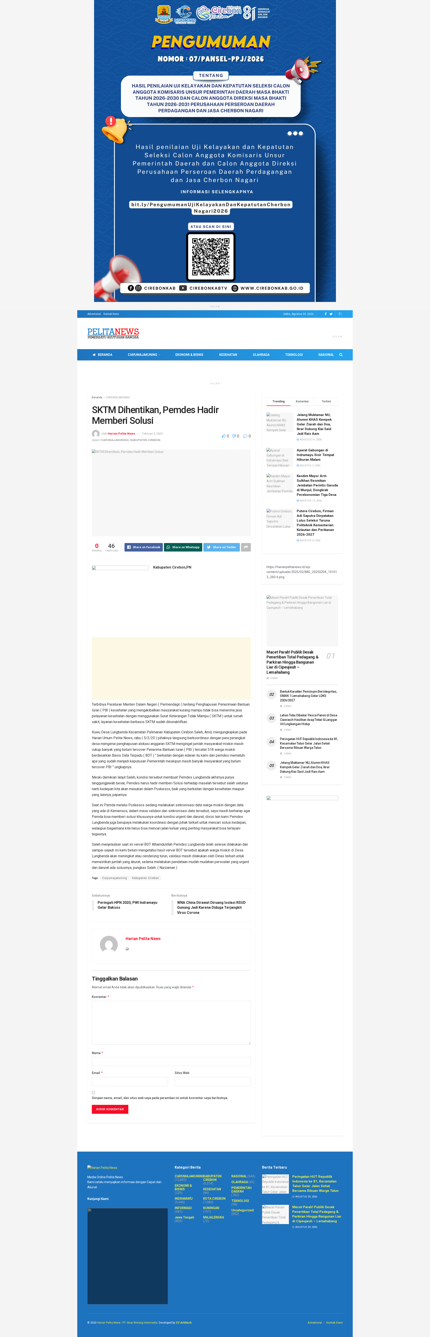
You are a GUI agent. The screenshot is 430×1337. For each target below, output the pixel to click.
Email (97, 1073)
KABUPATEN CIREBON (145, 440)
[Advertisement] (171, 668)
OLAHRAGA (261, 355)
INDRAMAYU (184, 1198)
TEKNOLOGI (294, 355)
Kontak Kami (111, 314)
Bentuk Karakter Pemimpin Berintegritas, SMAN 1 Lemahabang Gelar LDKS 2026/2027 (308, 696)
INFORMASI (183, 1208)
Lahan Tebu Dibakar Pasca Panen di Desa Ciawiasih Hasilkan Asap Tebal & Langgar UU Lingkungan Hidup (308, 719)
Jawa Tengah (184, 1217)
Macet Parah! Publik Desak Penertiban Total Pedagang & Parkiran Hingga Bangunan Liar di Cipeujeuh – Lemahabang (292, 662)
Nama (97, 1053)
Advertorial (94, 314)
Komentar (101, 997)
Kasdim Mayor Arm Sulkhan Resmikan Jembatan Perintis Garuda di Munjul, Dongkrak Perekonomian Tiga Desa (317, 485)
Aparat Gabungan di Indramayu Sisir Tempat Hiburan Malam (315, 455)
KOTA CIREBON (214, 1198)
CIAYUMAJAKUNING (142, 355)
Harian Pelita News (121, 433)
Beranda (97, 397)
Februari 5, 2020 (152, 433)
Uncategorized (242, 1210)
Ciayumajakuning (114, 878)
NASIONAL (326, 355)
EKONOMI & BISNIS (189, 355)
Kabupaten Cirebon (145, 878)
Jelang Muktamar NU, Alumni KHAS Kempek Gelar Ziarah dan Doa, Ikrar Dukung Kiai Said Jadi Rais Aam (314, 424)
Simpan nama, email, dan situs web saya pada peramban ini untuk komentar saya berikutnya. (160, 1098)
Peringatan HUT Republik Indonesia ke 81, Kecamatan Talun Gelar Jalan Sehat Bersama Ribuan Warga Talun (309, 743)
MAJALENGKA (213, 1217)
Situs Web (182, 1073)
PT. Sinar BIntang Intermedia (140, 1322)
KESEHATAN (228, 355)
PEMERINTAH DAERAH (241, 1189)
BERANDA (105, 355)
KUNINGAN (211, 1208)
